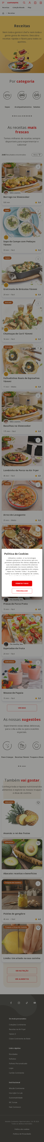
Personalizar (22, 591)
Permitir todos (22, 583)
